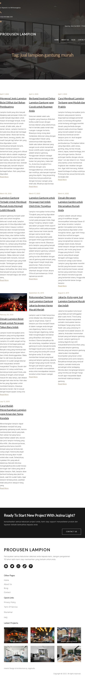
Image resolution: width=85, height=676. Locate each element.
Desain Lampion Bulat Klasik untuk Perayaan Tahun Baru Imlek (12, 323)
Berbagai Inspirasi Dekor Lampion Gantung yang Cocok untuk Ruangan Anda (42, 104)
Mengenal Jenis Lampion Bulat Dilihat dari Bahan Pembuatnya (13, 102)
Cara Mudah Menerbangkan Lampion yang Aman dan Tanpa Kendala (13, 412)
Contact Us (71, 531)
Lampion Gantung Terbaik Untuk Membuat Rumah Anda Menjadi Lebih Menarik (13, 204)
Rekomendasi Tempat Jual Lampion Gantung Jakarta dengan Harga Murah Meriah (41, 303)
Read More (4, 177)
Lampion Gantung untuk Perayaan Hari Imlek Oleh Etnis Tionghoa (42, 201)
